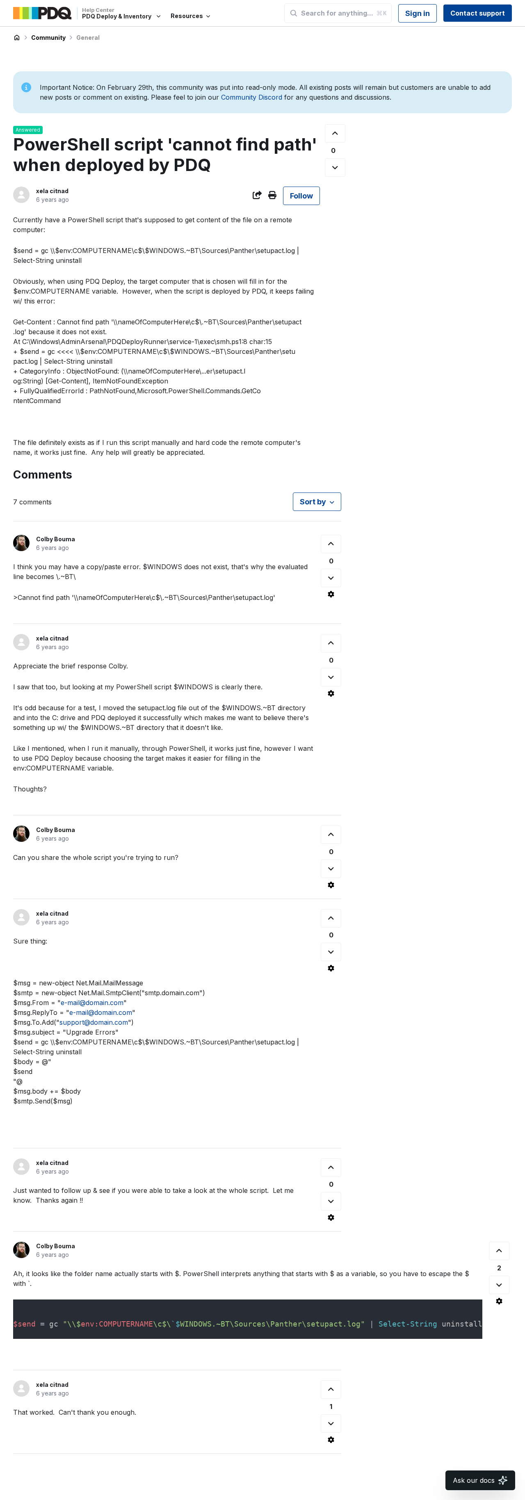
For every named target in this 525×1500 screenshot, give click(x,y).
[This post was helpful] (335, 133)
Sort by (313, 501)
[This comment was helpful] (331, 544)
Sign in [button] (417, 13)
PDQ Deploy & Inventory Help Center (17, 37)
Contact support (477, 13)
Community (48, 37)
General (88, 37)
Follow (301, 195)
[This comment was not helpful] (331, 578)
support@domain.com (93, 1022)
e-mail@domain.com (92, 1002)
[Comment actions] (331, 594)
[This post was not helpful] (335, 167)
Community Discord (251, 97)
